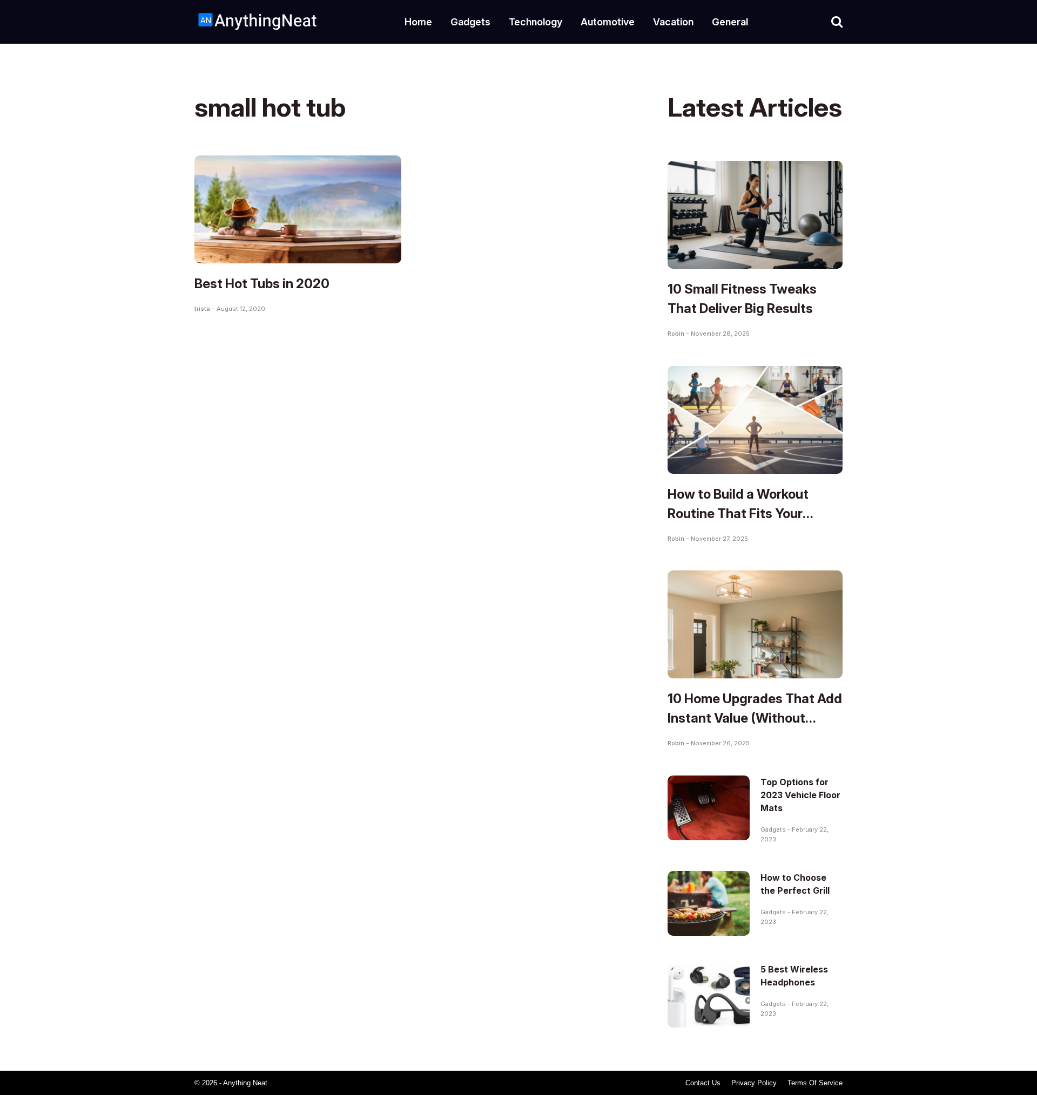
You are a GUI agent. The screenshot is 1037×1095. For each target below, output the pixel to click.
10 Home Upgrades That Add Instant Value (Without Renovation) (755, 718)
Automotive (608, 22)
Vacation (673, 22)
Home (418, 22)
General (730, 22)
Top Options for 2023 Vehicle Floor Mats (800, 795)
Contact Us (702, 1083)
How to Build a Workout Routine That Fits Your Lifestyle (738, 513)
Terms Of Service (815, 1083)
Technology (535, 22)
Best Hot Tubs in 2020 (261, 283)
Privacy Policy (754, 1083)
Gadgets (470, 22)
